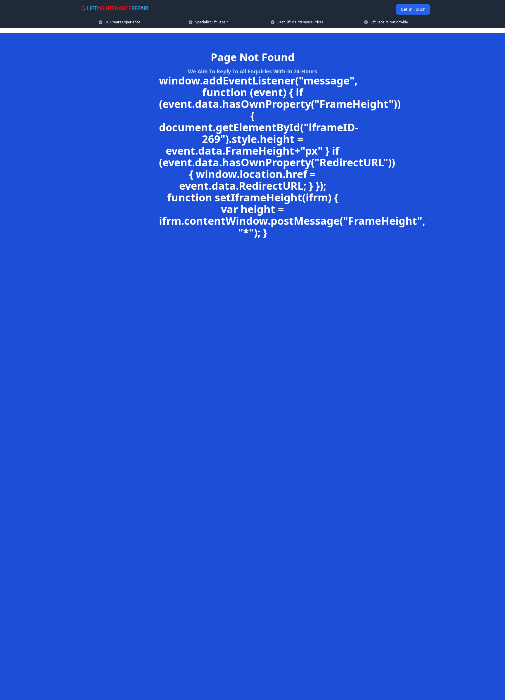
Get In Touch (413, 9)
